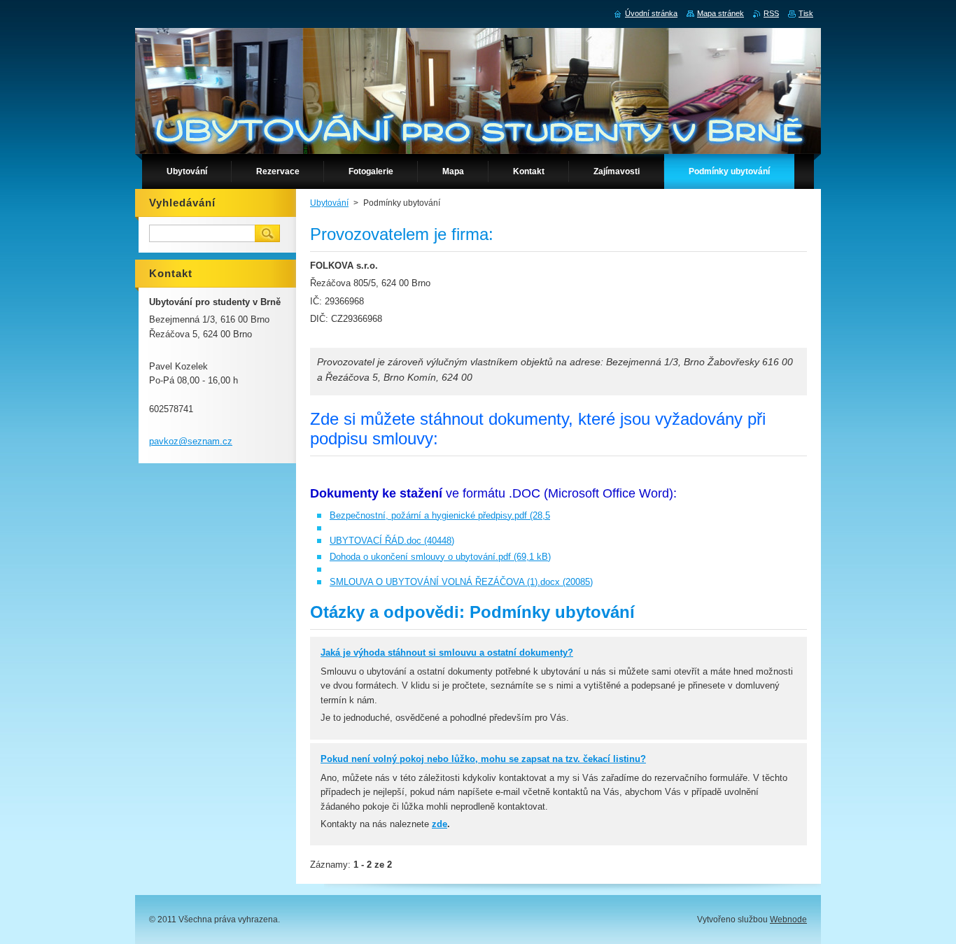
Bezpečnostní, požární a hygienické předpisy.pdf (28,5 (440, 515)
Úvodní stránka (651, 13)
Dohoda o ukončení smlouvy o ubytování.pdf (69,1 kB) (440, 556)
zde (439, 824)
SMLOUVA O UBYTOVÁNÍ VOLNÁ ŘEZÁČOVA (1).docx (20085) (461, 582)
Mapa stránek (720, 13)
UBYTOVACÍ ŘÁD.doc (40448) (392, 540)
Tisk (806, 13)
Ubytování (329, 203)
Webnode (788, 919)
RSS (771, 13)
